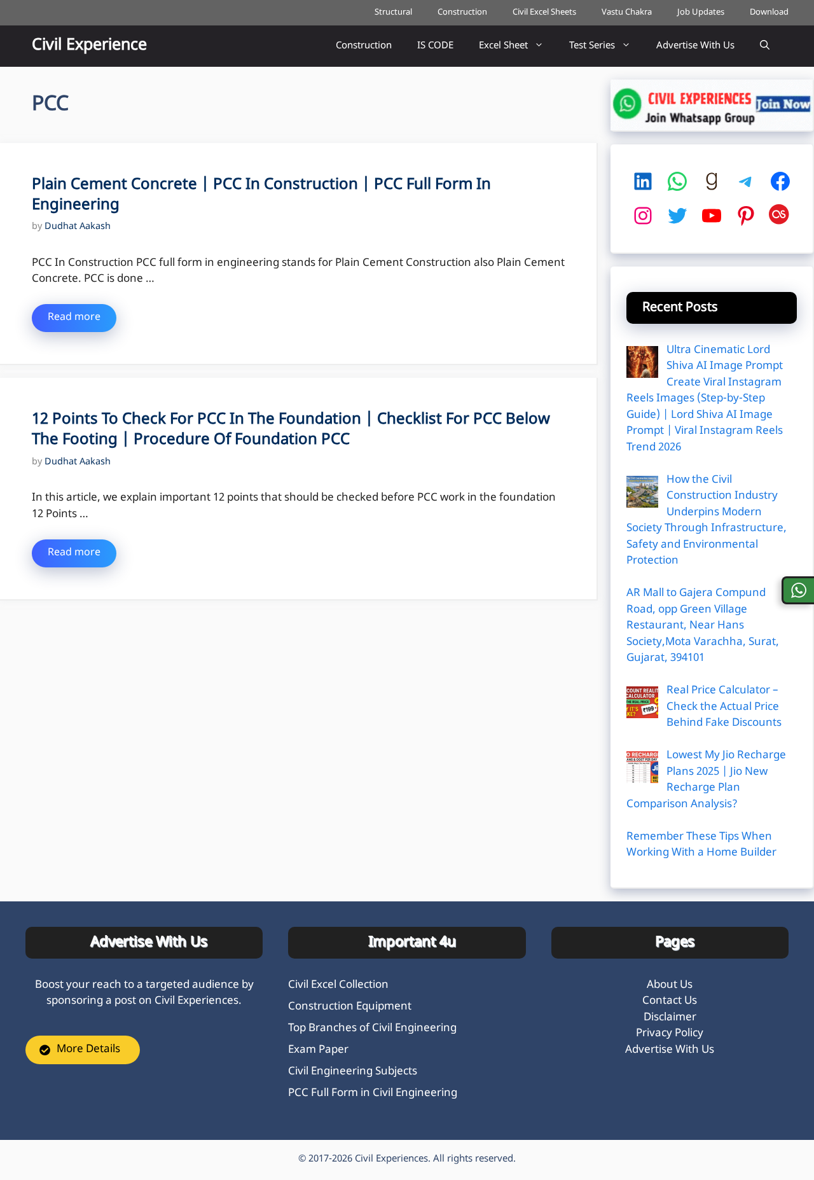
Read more (74, 317)
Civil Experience (89, 46)
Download (769, 12)
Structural (393, 12)
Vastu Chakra (627, 12)
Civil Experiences (391, 1159)
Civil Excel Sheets (544, 12)
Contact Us (669, 1001)
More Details (88, 1050)
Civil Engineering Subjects (352, 1072)
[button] (764, 46)
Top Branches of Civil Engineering (372, 1029)
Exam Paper (318, 1050)
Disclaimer (670, 1018)
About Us (670, 985)
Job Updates (700, 12)
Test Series (592, 46)
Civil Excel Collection (338, 985)
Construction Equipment (349, 1007)
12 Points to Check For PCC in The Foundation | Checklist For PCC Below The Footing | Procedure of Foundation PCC (291, 430)
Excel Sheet (503, 46)
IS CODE (435, 46)
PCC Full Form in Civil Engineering (372, 1093)
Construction (462, 12)
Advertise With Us (695, 46)
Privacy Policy (669, 1034)
